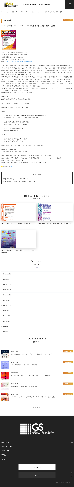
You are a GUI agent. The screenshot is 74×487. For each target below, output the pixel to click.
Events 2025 (7, 279)
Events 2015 (20, 12)
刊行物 (3, 459)
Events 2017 (7, 321)
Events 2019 (7, 310)
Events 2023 (7, 289)
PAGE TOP (72, 474)
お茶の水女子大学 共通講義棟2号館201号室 (18, 61)
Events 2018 (7, 316)
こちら (12, 166)
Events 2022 (7, 295)
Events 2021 (7, 300)
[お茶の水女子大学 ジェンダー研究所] (26, 2)
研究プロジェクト (6, 446)
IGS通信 (4, 455)
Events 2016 (7, 326)
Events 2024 (7, 284)
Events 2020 (7, 305)
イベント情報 (10, 12)
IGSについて (5, 442)
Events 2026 (7, 274)
